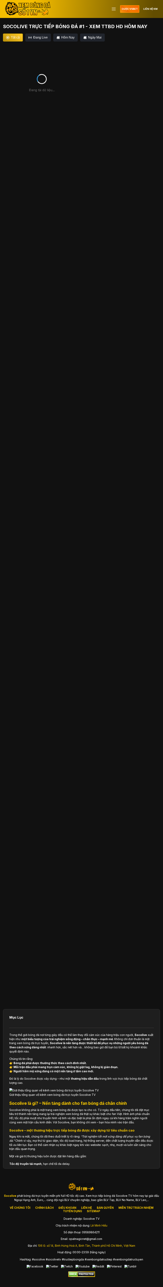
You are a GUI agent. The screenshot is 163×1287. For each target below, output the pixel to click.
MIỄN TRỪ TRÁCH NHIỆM (135, 1207)
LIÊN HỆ (86, 1207)
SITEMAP (93, 1211)
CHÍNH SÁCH (44, 1207)
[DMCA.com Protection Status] (81, 1276)
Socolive (141, 1035)
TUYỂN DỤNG (72, 1211)
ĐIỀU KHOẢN (67, 1207)
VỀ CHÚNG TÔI (20, 1207)
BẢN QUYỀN (105, 1207)
